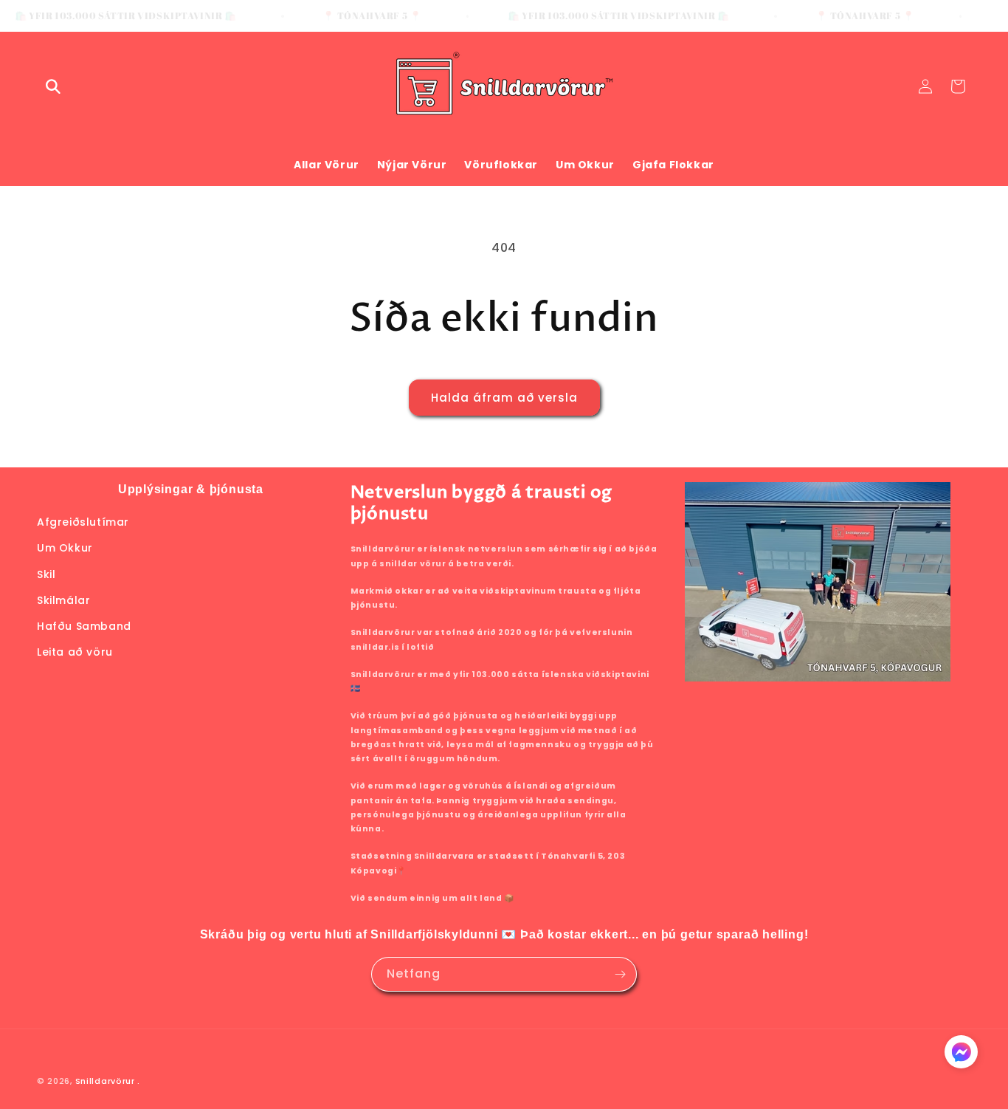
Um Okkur (65, 547)
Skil (46, 574)
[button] (53, 86)
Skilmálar (63, 600)
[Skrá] (620, 974)
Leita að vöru (75, 652)
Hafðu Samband (84, 626)
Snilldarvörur (105, 1081)
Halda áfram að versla (504, 397)
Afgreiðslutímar (83, 522)
